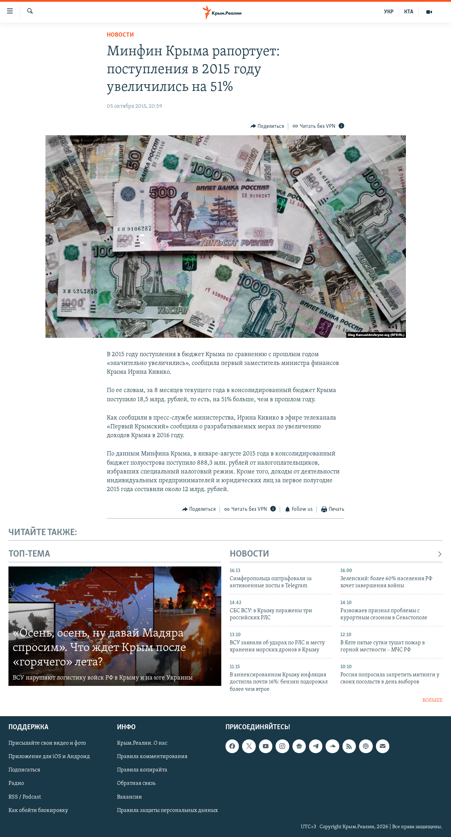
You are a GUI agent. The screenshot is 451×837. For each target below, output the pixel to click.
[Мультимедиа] (429, 12)
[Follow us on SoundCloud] (332, 746)
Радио (16, 784)
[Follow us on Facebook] (232, 746)
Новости (120, 35)
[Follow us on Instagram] (282, 746)
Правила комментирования (152, 757)
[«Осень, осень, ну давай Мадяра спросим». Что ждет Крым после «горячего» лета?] (114, 626)
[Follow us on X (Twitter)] (248, 746)
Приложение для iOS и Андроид (49, 757)
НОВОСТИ (249, 554)
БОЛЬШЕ (432, 700)
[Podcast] (365, 746)
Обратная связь (136, 784)
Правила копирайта (142, 770)
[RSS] (349, 746)
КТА (408, 12)
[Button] (267, 126)
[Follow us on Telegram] (315, 746)
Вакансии (129, 797)
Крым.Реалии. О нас (142, 743)
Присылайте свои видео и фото (47, 743)
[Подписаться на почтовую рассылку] (382, 746)
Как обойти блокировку (38, 810)
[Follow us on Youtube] (265, 746)
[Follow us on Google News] (299, 746)
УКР (389, 12)
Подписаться (24, 770)
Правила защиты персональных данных (167, 810)
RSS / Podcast (24, 797)
